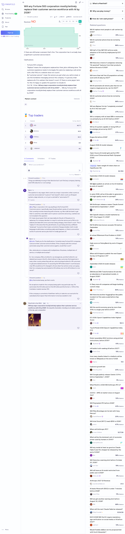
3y (33, 190)
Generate (77, 99)
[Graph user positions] (59, 21)
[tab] (29, 158)
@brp (31, 207)
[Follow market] (76, 2)
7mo (43, 178)
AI (25, 104)
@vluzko (32, 241)
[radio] (63, 21)
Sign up (10, 33)
